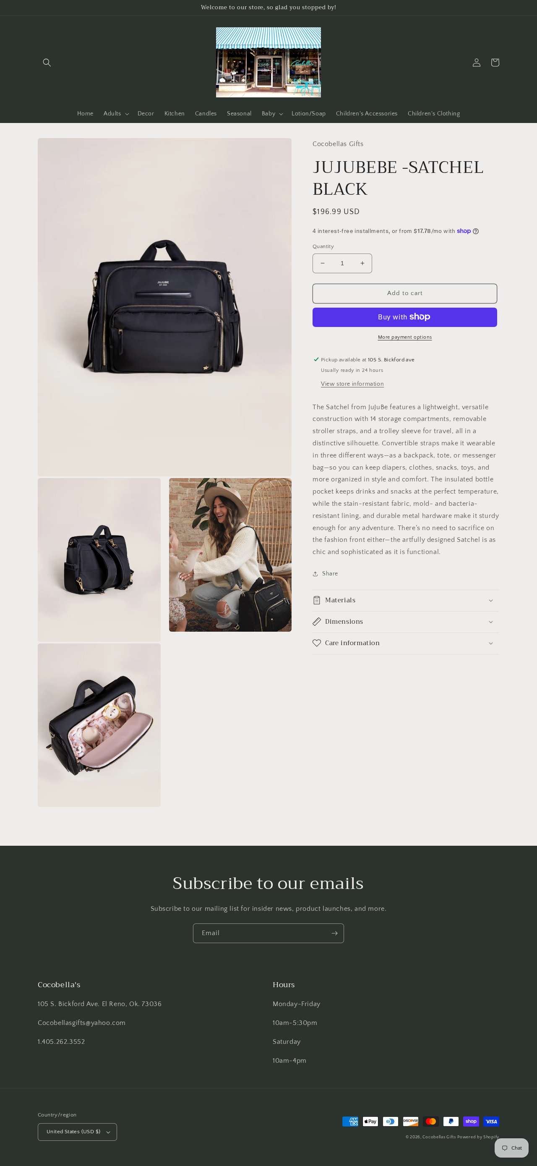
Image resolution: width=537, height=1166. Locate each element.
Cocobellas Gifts (439, 1137)
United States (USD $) (73, 1132)
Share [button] (330, 573)
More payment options (405, 337)
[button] (47, 62)
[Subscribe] (334, 933)
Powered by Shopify (478, 1137)
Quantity (323, 246)
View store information (352, 383)
